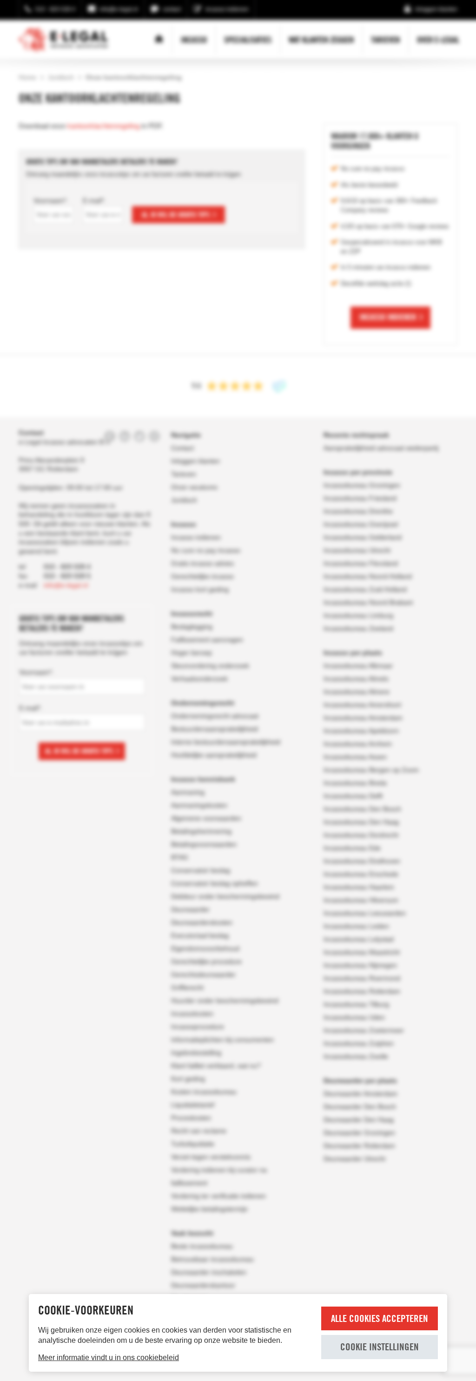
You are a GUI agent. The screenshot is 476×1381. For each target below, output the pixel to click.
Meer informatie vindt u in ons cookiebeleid (108, 1357)
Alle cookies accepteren (379, 1318)
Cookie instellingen (379, 1347)
